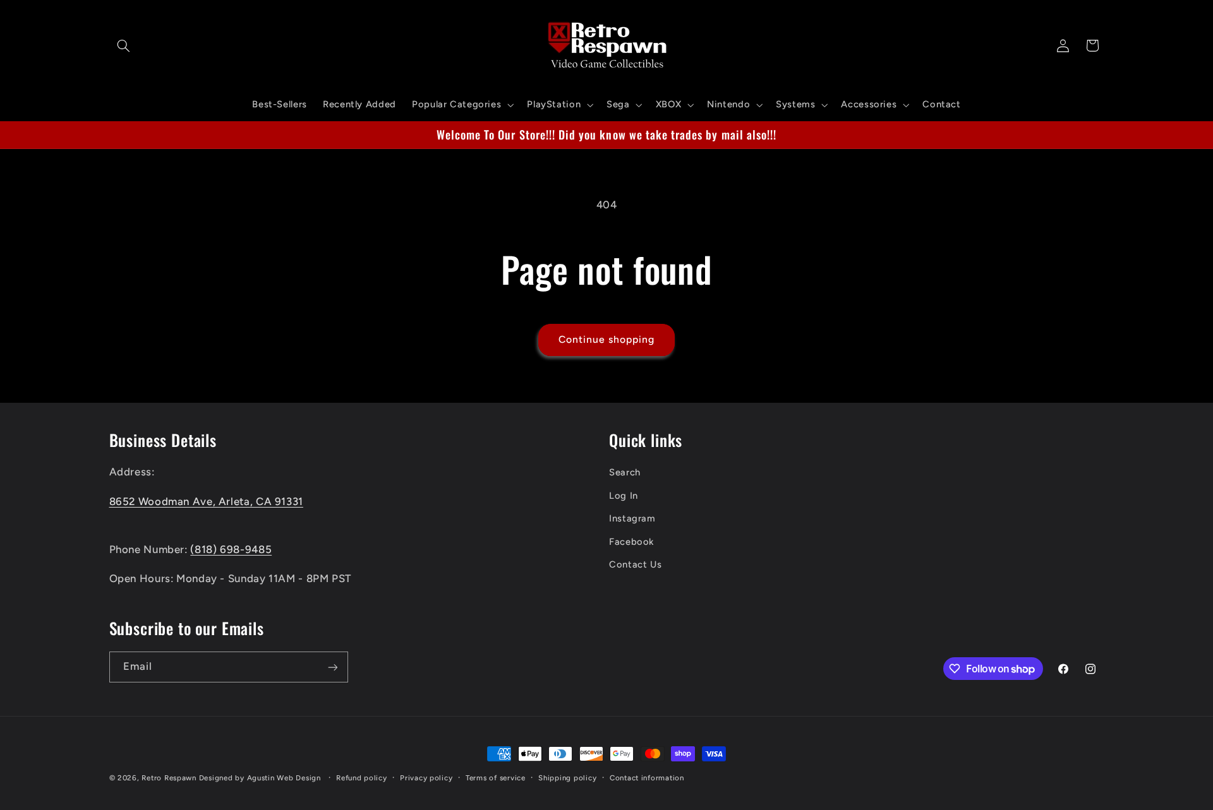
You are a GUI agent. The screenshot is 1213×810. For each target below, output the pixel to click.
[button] (123, 45)
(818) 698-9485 (231, 549)
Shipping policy (567, 777)
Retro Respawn (169, 777)
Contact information (647, 777)
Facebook (631, 541)
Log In (623, 495)
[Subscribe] (332, 667)
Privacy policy (426, 777)
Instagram (632, 519)
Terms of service (496, 777)
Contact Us (635, 564)
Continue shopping (606, 339)
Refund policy (361, 777)
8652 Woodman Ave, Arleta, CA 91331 (206, 501)
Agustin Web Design (284, 777)
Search (625, 473)
